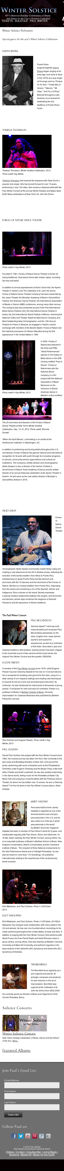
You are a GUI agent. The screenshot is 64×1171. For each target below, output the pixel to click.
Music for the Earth (44, 1154)
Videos (10, 1152)
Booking (14, 1154)
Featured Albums (16, 1051)
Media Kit (26, 1154)
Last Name (10, 1102)
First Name (10, 1091)
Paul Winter (39, 21)
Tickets (7, 21)
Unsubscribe (33, 1152)
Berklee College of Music (32, 692)
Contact (20, 1152)
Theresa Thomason (11, 180)
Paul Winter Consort (26, 668)
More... (15, 1040)
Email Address (11, 1080)
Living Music (50, 1152)
